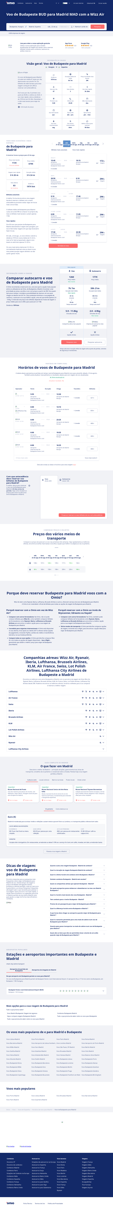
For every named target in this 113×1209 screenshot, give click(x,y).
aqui (74, 464)
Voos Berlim (61, 1173)
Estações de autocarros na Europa (44, 1162)
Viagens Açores (87, 1188)
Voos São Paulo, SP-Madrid (65, 1047)
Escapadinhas (87, 1182)
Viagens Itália (86, 1165)
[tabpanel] (73, 501)
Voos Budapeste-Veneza (39, 1071)
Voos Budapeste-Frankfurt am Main (68, 1075)
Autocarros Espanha (39, 1165)
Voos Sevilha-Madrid (13, 1051)
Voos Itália (60, 1188)
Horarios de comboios (14, 1165)
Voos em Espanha (24, 1110)
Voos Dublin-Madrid (38, 1059)
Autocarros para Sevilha (40, 1182)
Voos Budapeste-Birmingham (91, 1075)
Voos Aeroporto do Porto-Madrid (93, 1043)
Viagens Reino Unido (89, 1171)
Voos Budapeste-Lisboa (64, 1059)
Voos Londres (61, 1176)
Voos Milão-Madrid (12, 1047)
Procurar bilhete (14, 165)
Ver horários (14, 188)
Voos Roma (61, 1165)
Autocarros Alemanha (39, 1173)
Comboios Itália (12, 1176)
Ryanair (59, 1190)
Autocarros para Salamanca (41, 1188)
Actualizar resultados (55, 381)
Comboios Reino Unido (15, 1188)
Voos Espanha (62, 1182)
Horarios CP (11, 1162)
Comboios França (13, 1182)
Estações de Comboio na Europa (18, 1173)
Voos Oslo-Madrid (88, 1051)
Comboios (20, 3)
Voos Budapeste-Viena (13, 1071)
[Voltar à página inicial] (12, 3)
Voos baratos (61, 1159)
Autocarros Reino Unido (40, 1176)
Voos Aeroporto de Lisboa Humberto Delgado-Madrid (49, 1043)
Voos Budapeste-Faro (38, 1067)
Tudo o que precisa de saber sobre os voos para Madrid (25, 1019)
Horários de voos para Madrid (42, 1110)
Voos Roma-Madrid (88, 1039)
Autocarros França (38, 1168)
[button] (52, 27)
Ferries (41, 3)
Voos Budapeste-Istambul (90, 1067)
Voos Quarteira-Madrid (39, 1100)
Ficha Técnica (27, 1203)
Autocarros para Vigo (39, 1185)
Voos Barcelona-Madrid (14, 1043)
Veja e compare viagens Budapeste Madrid (21, 1016)
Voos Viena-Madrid (12, 1055)
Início (8, 1110)
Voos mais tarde (90, 458)
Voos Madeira (62, 1171)
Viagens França (87, 1162)
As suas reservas (78, 3)
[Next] (103, 144)
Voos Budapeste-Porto (89, 1059)
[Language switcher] (66, 3)
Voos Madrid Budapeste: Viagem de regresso (22, 1013)
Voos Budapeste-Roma (14, 1063)
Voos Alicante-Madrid (13, 1059)
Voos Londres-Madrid (63, 1043)
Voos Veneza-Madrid (63, 1055)
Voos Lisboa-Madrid (13, 1039)
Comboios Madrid (13, 1168)
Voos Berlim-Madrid (88, 1047)
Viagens (85, 1159)
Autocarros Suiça (38, 1171)
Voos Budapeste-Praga (64, 1071)
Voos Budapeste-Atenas (89, 1063)
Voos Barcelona (62, 1179)
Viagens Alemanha (88, 1168)
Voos (35, 3)
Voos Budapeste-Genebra (90, 1071)
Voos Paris (60, 1168)
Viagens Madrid (87, 1176)
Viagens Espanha (88, 1179)
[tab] (59, 150)
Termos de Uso (40, 1203)
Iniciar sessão (103, 3)
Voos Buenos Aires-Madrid (90, 1055)
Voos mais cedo (22, 458)
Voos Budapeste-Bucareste (40, 1075)
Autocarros (29, 3)
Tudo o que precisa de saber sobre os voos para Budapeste (77, 1016)
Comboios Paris (12, 1171)
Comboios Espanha (13, 1179)
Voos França (61, 1185)
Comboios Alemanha (14, 1185)
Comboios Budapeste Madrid (67, 1013)
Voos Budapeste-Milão (13, 1067)
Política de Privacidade (55, 1203)
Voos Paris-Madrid (62, 1039)
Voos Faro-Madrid (37, 1047)
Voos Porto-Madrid (37, 1039)
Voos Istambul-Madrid (38, 1051)
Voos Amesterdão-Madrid (40, 1055)
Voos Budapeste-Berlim (64, 1067)
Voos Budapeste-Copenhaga (15, 1075)
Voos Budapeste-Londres (64, 1063)
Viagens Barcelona (88, 1173)
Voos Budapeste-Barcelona (40, 1063)
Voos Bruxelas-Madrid (63, 1051)
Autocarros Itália (37, 1179)
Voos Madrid (61, 1162)
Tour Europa (86, 1185)
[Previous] (29, 556)
